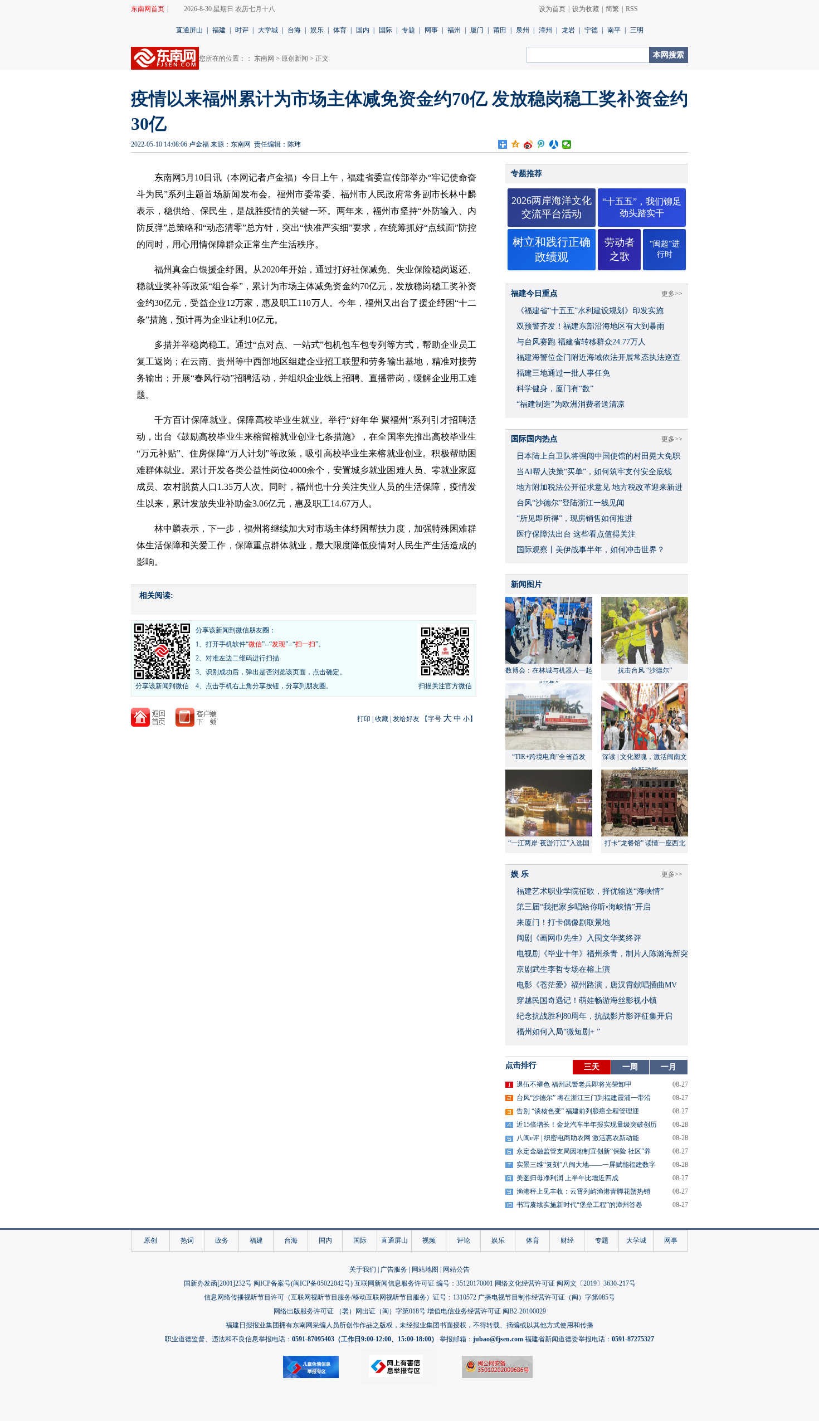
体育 (340, 30)
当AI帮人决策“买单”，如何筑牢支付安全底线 (594, 472)
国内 (362, 30)
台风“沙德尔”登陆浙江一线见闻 (570, 503)
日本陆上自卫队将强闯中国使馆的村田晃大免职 (598, 456)
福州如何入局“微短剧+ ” (558, 1032)
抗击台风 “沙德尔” (645, 670)
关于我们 (362, 1269)
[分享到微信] (567, 144)
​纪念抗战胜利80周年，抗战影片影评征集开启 (594, 1016)
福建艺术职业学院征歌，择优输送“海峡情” (590, 891)
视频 (429, 1240)
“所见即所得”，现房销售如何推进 (574, 518)
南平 (614, 30)
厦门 (477, 30)
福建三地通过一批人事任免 (563, 373)
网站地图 (425, 1269)
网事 (431, 30)
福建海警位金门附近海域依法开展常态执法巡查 (598, 357)
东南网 (264, 58)
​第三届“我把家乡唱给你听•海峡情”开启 (583, 907)
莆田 (499, 30)
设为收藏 (585, 9)
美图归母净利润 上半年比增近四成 (567, 1178)
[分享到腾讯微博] (541, 144)
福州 (454, 30)
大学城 (268, 30)
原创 (150, 1240)
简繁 (612, 9)
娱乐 (317, 30)
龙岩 (568, 30)
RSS (632, 9)
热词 (187, 1240)
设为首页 (552, 9)
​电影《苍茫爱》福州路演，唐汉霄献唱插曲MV (596, 985)
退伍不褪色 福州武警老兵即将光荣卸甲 (574, 1084)
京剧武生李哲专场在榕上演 (563, 969)
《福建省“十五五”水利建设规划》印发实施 (590, 310)
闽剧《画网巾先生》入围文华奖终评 (578, 938)
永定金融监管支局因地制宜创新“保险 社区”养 (583, 1151)
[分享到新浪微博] (528, 144)
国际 (385, 30)
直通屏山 (189, 30)
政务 (221, 1240)
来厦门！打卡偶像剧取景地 (563, 922)
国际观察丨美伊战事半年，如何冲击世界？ (590, 550)
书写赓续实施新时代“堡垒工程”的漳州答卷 (579, 1205)
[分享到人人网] (554, 144)
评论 (463, 1240)
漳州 (545, 30)
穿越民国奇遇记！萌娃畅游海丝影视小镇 (586, 1000)
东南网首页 (147, 9)
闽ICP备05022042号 (321, 1283)
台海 (294, 30)
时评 (241, 30)
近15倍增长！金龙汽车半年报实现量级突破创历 (586, 1124)
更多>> (671, 294)
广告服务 (394, 1269)
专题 (408, 30)
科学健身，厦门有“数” (554, 389)
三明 (637, 30)
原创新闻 (294, 58)
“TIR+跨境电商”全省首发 (549, 757)
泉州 (522, 30)
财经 (567, 1240)
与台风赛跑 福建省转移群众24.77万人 (581, 342)
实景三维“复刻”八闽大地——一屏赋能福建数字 (586, 1165)
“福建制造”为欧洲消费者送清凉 (570, 404)
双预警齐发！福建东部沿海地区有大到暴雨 (590, 326)
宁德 (591, 30)
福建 (219, 30)
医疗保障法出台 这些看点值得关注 (576, 534)
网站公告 (456, 1269)
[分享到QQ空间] (515, 144)
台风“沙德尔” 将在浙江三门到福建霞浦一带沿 (583, 1098)
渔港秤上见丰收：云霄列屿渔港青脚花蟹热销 (583, 1191)
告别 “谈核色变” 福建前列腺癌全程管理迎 (577, 1111)
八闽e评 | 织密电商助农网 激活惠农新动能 (577, 1138)
